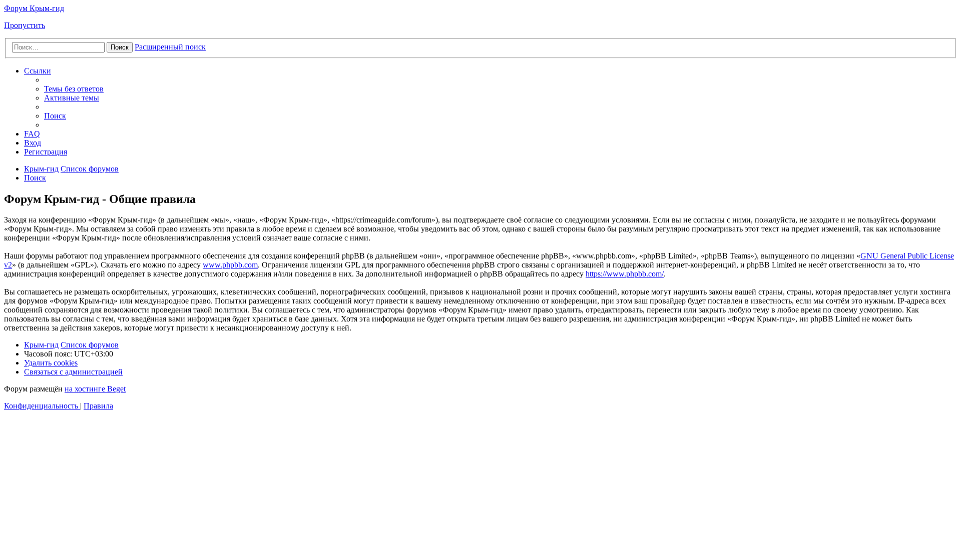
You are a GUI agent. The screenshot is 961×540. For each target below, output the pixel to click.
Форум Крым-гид (34, 8)
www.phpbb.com (230, 264)
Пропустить (24, 25)
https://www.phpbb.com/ (625, 274)
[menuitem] (74, 88)
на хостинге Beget (95, 388)
